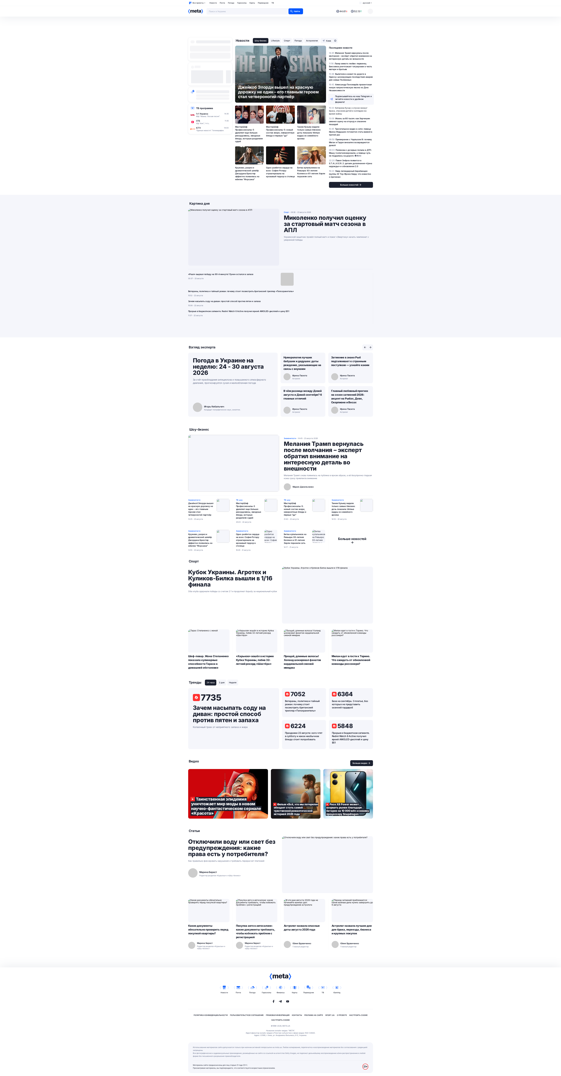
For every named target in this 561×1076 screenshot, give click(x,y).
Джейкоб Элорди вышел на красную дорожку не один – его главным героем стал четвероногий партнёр (200, 509)
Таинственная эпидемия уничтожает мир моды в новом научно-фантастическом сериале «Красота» (228, 794)
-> (352, 540)
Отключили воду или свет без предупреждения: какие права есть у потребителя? (231, 848)
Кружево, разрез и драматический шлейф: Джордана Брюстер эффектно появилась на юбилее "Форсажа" (247, 173)
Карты (252, 3)
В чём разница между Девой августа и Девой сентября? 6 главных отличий (303, 394)
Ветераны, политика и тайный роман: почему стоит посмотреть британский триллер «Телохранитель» (241, 291)
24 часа (211, 682)
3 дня (222, 682)
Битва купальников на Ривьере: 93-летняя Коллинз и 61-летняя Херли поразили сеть (311, 172)
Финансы (281, 992)
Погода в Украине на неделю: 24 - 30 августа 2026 (228, 366)
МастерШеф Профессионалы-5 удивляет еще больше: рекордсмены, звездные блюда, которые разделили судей (249, 134)
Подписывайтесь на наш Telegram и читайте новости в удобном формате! (353, 99)
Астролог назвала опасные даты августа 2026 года (302, 927)
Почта (222, 3)
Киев (328, 40)
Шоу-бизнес (261, 40)
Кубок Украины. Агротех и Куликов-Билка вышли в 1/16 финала (230, 578)
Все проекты (198, 3)
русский (366, 3)
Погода (231, 3)
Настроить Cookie (358, 1015)
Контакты (297, 1015)
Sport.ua (330, 1015)
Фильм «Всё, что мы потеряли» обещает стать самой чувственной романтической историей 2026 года (295, 794)
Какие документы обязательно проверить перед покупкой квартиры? (208, 929)
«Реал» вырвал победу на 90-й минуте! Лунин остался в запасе (220, 274)
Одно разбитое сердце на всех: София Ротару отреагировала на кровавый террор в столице (280, 172)
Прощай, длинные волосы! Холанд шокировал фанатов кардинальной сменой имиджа (302, 662)
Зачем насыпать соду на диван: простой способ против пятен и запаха (224, 301)
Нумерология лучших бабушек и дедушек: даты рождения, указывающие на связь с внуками (302, 363)
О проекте (342, 1015)
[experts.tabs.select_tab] (365, 347)
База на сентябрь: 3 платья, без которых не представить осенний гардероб (350, 704)
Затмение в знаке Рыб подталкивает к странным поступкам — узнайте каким (350, 361)
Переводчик (263, 3)
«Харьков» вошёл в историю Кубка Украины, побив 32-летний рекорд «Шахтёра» (255, 660)
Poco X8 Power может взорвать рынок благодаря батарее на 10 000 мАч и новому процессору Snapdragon (348, 794)
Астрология (312, 40)
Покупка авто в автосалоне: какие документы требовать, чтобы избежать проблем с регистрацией (255, 931)
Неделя (232, 682)
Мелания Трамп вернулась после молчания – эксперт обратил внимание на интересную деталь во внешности (324, 456)
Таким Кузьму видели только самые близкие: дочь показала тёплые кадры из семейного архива (309, 133)
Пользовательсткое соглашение (247, 1015)
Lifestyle (275, 40)
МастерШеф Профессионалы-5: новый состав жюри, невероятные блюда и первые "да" (280, 131)
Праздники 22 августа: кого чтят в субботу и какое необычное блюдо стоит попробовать (303, 736)
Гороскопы (242, 3)
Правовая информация (278, 1015)
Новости (213, 3)
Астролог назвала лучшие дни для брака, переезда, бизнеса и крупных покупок (352, 929)
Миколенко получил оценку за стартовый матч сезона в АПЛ (325, 224)
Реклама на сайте (313, 1015)
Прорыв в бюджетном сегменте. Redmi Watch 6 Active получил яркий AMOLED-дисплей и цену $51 (238, 311)
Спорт (287, 40)
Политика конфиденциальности (211, 1015)
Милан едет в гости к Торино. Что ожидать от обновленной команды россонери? (351, 660)
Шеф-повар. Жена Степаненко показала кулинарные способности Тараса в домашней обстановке (208, 662)
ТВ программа (204, 108)
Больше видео (360, 763)
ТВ (272, 3)
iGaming (336, 992)
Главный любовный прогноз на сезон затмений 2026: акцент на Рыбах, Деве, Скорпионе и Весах (349, 396)
